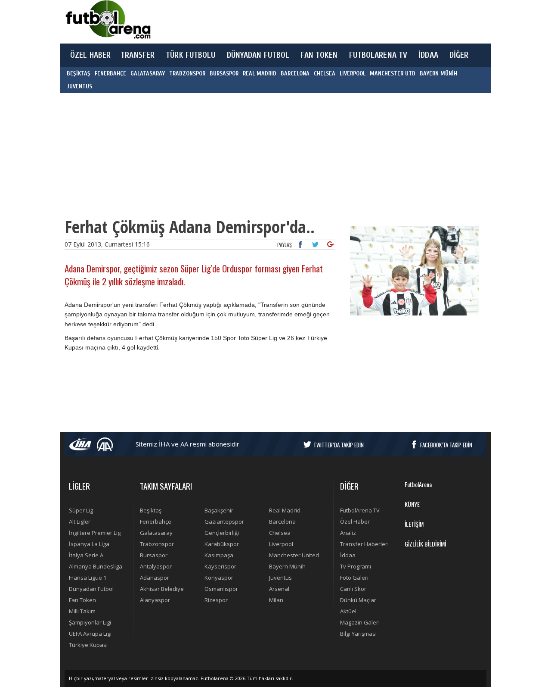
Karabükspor (221, 544)
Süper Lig (81, 510)
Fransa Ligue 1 (87, 577)
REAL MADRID (259, 73)
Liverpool (281, 544)
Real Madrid (284, 510)
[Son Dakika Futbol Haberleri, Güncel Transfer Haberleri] (108, 19)
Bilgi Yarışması (358, 633)
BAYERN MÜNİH (438, 73)
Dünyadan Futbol (91, 589)
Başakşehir (218, 510)
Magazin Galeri (360, 622)
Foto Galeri (354, 577)
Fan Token (82, 600)
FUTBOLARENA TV (378, 55)
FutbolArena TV (360, 510)
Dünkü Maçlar (358, 600)
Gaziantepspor (224, 521)
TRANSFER (138, 55)
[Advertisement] (316, 21)
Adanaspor (154, 577)
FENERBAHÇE (110, 73)
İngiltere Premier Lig (95, 533)
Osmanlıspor (221, 589)
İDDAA (428, 55)
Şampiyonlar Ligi (90, 622)
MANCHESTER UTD (392, 73)
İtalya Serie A (86, 555)
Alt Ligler (79, 521)
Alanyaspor (155, 600)
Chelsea (280, 533)
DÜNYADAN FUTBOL (258, 55)
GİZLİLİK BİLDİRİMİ (425, 543)
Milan (276, 600)
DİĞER (459, 55)
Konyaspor (218, 577)
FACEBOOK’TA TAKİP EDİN (446, 444)
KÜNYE (412, 504)
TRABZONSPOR (187, 73)
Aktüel (348, 611)
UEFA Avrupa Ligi (90, 633)
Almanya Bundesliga (95, 566)
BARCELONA (295, 73)
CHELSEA (324, 73)
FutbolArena (418, 484)
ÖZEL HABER (90, 55)
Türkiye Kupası (88, 645)
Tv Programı (355, 566)
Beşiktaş (150, 510)
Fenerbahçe (155, 521)
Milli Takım (82, 611)
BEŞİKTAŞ (78, 73)
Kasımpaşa (218, 555)
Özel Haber (355, 521)
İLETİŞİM (414, 523)
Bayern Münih (287, 566)
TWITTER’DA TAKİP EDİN (338, 444)
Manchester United (294, 555)
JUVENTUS (79, 86)
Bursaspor (153, 555)
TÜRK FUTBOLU (190, 55)
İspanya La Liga (89, 544)
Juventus (280, 577)
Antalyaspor (156, 566)
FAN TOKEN (318, 55)
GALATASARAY (147, 73)
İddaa (348, 555)
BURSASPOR (224, 73)
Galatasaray (156, 533)
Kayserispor (220, 566)
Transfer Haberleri (364, 544)
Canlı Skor (353, 589)
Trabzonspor (157, 544)
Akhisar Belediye (162, 589)
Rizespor (216, 600)
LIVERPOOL (352, 73)
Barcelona (282, 521)
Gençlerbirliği (221, 533)
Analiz (348, 533)
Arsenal (279, 589)
